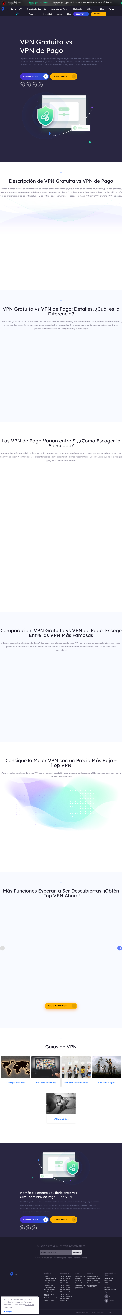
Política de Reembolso (82, 1312)
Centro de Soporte (92, 1276)
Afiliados (107, 1287)
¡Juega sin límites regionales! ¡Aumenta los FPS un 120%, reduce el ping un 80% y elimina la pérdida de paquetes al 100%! (60, 3)
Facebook (111, 1300)
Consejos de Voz (80, 1285)
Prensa (106, 1282)
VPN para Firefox (65, 1289)
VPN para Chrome (65, 1287)
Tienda (111, 9)
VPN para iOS (64, 1283)
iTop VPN (46, 1276)
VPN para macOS (65, 1278)
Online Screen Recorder (51, 1298)
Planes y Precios (49, 1300)
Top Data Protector (49, 1289)
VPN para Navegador (66, 1296)
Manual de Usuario (92, 1280)
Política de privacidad (98, 1312)
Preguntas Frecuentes (93, 1278)
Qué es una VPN (80, 1276)
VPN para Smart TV (65, 1292)
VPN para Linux (64, 1294)
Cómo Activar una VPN (93, 1283)
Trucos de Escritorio (81, 1283)
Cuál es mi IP (79, 1278)
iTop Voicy (47, 1283)
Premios (106, 1285)
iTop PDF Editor (48, 1292)
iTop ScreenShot (48, 1285)
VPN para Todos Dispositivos (64, 1299)
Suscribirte (77, 1252)
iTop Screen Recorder (50, 1278)
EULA (110, 1312)
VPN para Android (65, 1285)
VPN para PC (63, 1280)
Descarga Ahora (39, 718)
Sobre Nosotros (108, 1278)
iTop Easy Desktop (49, 1280)
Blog (69, 14)
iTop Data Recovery (50, 1287)
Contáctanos (108, 1280)
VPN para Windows (65, 1276)
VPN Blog (78, 1280)
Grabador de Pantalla (79, 1288)
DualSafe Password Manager (49, 1294)
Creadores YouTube (110, 1289)
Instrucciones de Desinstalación (92, 1286)
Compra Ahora (40, 709)
